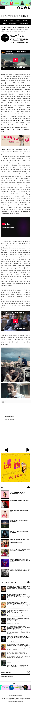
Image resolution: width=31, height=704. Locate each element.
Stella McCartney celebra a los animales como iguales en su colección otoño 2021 (19, 541)
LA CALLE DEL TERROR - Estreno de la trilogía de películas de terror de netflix (20, 560)
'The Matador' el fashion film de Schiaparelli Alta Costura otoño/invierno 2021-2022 (19, 492)
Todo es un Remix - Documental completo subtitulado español (18, 619)
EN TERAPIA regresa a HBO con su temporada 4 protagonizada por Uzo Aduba (19, 531)
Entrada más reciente (6, 450)
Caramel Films (19, 120)
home (5, 20)
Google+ (25, 7)
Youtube (29, 7)
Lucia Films (16, 129)
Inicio (2, 27)
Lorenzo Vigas (6, 149)
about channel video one (15, 695)
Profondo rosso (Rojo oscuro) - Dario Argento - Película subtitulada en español (18, 645)
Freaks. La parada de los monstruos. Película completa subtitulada (17, 603)
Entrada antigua (28, 450)
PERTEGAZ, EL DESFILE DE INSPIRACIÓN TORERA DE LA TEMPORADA (20, 550)
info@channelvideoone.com (7, 676)
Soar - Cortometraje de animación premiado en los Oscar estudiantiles (17, 653)
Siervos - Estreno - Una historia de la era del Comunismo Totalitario (20, 570)
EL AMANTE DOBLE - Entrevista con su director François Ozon (16, 595)
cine (3, 402)
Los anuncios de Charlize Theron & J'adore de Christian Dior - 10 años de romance (18, 587)
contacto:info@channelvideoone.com (15, 701)
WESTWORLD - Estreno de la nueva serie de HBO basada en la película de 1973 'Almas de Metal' (18, 661)
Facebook (18, 7)
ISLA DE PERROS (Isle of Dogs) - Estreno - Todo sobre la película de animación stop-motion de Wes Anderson (18, 627)
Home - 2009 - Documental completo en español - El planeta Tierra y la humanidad (18, 637)
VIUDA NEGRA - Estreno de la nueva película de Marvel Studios (19, 501)
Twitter (22, 7)
